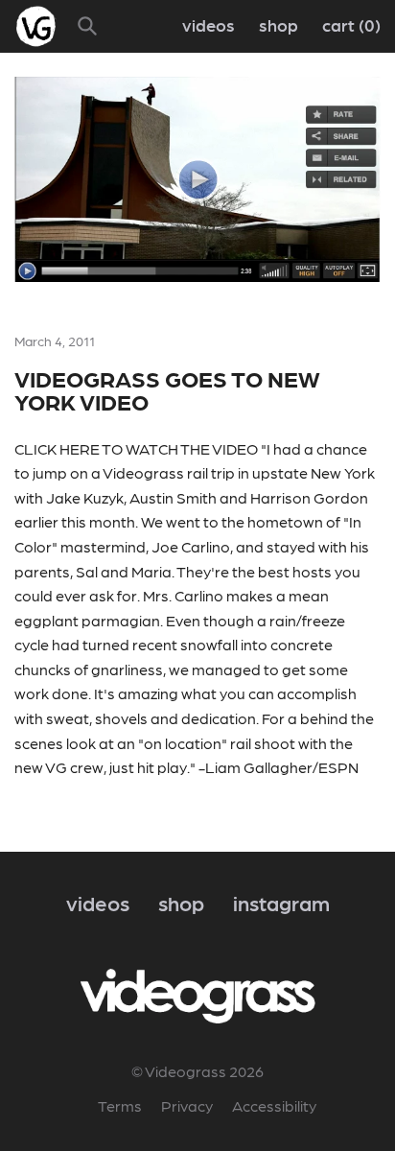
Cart (348, 24)
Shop (278, 24)
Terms (120, 1105)
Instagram (281, 902)
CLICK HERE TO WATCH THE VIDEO (136, 448)
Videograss (143, 472)
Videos (208, 24)
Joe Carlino (190, 546)
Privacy (187, 1105)
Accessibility (274, 1105)
